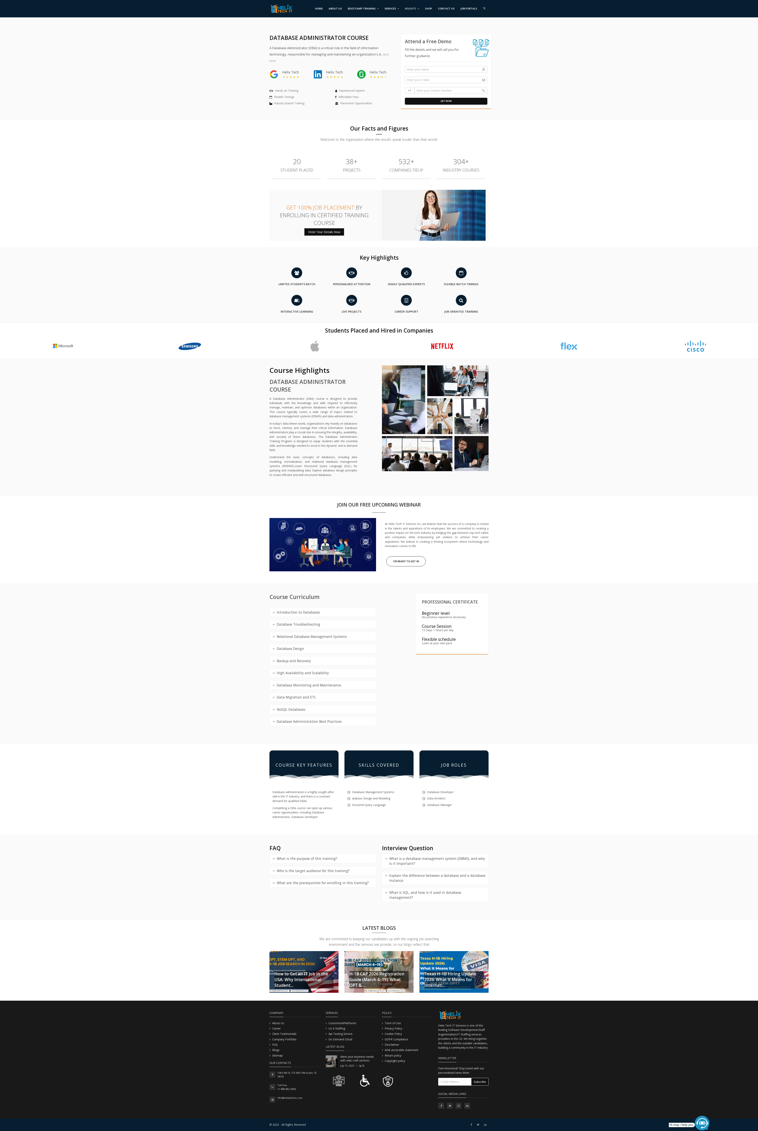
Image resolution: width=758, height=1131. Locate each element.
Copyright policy (395, 1061)
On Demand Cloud (340, 1039)
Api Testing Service (340, 1034)
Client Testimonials (284, 1034)
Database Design (290, 648)
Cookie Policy (393, 1034)
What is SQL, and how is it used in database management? (425, 895)
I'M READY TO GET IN (406, 561)
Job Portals (469, 8)
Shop (428, 8)
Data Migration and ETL (296, 697)
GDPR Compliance (396, 1039)
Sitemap (277, 1055)
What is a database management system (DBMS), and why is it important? (437, 861)
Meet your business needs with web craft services (357, 1058)
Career (276, 1028)
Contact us (446, 8)
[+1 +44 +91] (446, 90)
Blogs (276, 1050)
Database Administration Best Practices (309, 721)
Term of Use (393, 1023)
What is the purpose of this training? (307, 858)
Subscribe (480, 1082)
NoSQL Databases (291, 709)
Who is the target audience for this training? (313, 870)
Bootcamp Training (362, 8)
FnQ (275, 1044)
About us (335, 8)
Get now (446, 101)
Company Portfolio (284, 1039)
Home (319, 8)
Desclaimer (392, 1044)
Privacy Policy (393, 1028)
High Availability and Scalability (303, 672)
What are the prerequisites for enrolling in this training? (323, 882)
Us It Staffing (336, 1028)
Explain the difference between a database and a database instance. (437, 878)
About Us (278, 1023)
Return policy (393, 1055)
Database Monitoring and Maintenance (309, 685)
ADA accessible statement (401, 1050)
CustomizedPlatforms (342, 1023)
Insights (410, 8)
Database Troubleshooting (298, 624)
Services (390, 8)
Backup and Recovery (294, 660)
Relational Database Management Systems (312, 636)
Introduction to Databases (298, 612)
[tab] (322, 612)
